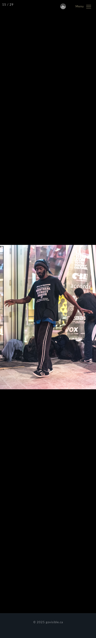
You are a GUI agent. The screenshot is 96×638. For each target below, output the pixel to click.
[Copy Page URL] (87, 626)
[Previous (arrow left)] (8, 319)
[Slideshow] (62, 5)
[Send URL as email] (77, 626)
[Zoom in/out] (71, 5)
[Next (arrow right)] (88, 319)
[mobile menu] (90, 7)
